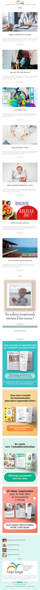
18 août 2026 (9, 550)
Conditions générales (31, 586)
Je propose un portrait (20, 326)
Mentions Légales (8, 586)
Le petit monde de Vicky (20, 110)
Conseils (17, 4)
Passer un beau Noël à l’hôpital (20, 148)
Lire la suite (19, 44)
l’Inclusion (33, 4)
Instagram (11, 334)
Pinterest (17, 334)
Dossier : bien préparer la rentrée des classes (13, 549)
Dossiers (13, 4)
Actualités (22, 4)
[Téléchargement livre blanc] (20, 364)
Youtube (29, 334)
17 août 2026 (9, 555)
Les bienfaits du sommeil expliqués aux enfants (13, 544)
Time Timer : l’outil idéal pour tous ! (20, 72)
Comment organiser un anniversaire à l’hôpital (20, 185)
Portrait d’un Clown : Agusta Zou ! (20, 223)
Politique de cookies (24, 586)
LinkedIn (23, 334)
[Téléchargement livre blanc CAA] (20, 412)
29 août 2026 (9, 541)
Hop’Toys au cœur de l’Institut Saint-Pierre (20, 260)
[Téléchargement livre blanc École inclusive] (20, 509)
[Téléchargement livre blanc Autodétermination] (20, 461)
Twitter (34, 334)
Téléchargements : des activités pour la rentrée (13, 554)
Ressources (27, 4)
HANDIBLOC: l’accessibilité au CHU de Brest (20, 35)
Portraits (8, 4)
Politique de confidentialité (16, 586)
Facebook (5, 334)
